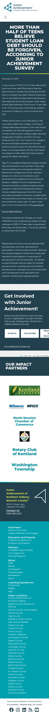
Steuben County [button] (16, 677)
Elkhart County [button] (16, 625)
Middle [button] (11, 588)
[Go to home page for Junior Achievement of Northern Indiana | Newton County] (20, 7)
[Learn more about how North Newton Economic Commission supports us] (24, 438)
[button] (12, 710)
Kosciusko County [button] (17, 643)
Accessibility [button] (12, 705)
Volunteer (30, 333)
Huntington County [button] (18, 637)
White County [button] (15, 687)
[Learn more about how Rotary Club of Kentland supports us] (24, 453)
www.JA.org (38, 205)
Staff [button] (10, 563)
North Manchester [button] (17, 665)
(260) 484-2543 (13, 513)
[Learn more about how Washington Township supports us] (24, 468)
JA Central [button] (37, 705)
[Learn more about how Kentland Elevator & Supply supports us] (24, 392)
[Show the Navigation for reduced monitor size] (5, 17)
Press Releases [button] (15, 572)
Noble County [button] (15, 662)
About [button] (11, 560)
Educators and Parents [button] (21, 537)
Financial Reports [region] (17, 556)
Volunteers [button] (14, 527)
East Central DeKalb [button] (18, 622)
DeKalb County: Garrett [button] (20, 619)
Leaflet (21, 356)
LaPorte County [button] (16, 650)
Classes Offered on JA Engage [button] (23, 533)
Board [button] (11, 566)
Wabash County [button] (16, 680)
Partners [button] (13, 547)
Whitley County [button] (16, 690)
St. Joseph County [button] (17, 671)
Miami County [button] (15, 656)
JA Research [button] (14, 569)
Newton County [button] (16, 659)
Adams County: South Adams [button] (22, 610)
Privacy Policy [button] (35, 701)
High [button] (10, 591)
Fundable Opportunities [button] (20, 550)
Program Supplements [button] (19, 540)
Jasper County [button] (15, 640)
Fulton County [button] (15, 628)
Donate (12, 333)
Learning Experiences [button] (21, 582)
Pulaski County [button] (15, 668)
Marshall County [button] (16, 653)
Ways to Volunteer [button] (17, 530)
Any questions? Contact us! (17, 346)
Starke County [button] (15, 674)
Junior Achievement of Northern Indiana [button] (19, 599)
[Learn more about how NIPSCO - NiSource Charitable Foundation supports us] (24, 407)
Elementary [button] (14, 585)
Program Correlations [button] (19, 543)
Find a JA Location (17, 693)
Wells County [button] (15, 683)
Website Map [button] (25, 705)
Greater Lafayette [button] (17, 634)
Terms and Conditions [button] (17, 701)
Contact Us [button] (12, 510)
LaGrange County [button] (17, 647)
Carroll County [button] (15, 613)
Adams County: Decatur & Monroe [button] (21, 605)
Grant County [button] (15, 631)
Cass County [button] (14, 616)
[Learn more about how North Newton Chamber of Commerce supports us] (24, 422)
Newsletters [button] (14, 575)
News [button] (11, 578)
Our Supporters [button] (16, 553)
